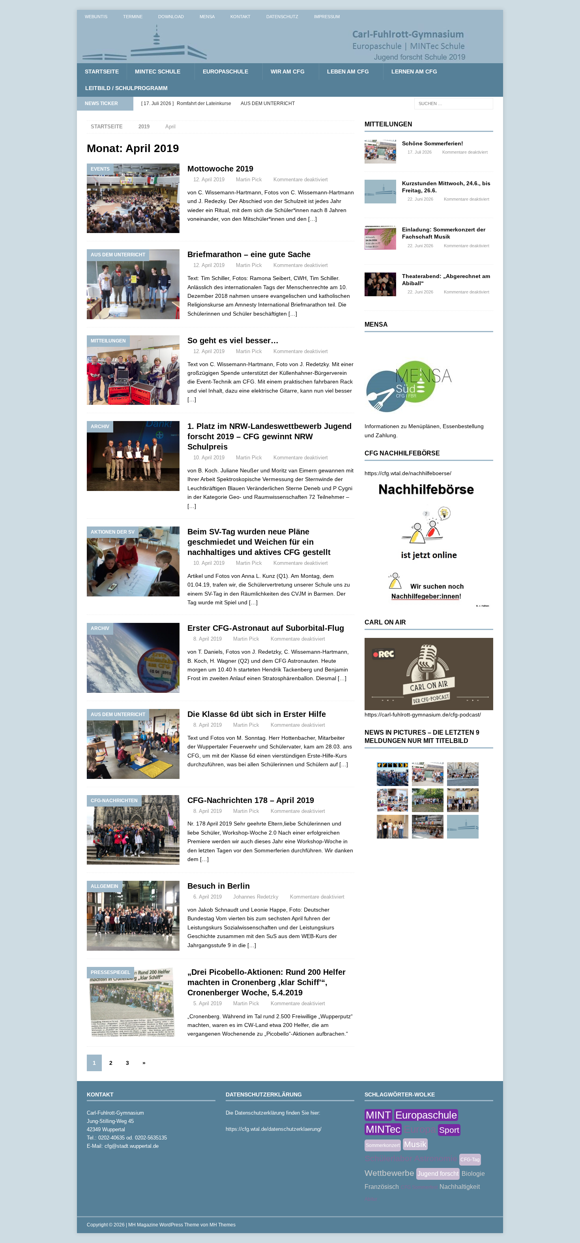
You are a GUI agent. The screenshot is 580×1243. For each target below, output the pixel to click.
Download (171, 16)
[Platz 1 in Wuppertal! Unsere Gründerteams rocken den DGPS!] (392, 827)
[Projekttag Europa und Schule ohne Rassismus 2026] (427, 827)
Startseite (102, 71)
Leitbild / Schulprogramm (126, 88)
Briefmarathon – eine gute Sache (249, 254)
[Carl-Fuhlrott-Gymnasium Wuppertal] (274, 59)
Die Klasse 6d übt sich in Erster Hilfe (256, 714)
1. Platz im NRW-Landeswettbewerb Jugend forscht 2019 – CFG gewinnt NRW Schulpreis (269, 436)
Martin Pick (249, 179)
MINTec (383, 1129)
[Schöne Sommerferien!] (380, 152)
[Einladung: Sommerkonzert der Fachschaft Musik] (380, 238)
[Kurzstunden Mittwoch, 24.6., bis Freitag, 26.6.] (380, 191)
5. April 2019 (207, 1003)
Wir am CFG (288, 71)
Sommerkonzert (383, 1145)
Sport (449, 1129)
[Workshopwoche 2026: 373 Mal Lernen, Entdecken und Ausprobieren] (392, 800)
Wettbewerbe (389, 1172)
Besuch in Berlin (218, 886)
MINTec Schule (157, 71)
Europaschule (225, 71)
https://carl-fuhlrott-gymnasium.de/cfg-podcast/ (423, 714)
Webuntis (96, 16)
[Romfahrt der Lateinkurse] (463, 774)
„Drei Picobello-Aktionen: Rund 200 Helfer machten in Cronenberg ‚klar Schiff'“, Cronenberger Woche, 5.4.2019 (266, 982)
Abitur (371, 1199)
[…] (312, 219)
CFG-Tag (470, 1159)
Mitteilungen (388, 124)
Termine (132, 16)
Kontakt (240, 16)
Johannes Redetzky (256, 897)
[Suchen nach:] (453, 103)
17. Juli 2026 (420, 152)
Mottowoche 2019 (220, 168)
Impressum (327, 16)
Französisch (382, 1186)
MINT (378, 1115)
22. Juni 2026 (420, 199)
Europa (420, 1129)
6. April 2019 (207, 897)
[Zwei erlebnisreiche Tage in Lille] (427, 800)
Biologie (473, 1173)
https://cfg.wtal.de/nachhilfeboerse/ (408, 473)
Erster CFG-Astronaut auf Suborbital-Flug (265, 628)
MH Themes (223, 1225)
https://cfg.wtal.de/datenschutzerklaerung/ (274, 1129)
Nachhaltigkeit (460, 1186)
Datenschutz (282, 16)
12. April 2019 (209, 179)
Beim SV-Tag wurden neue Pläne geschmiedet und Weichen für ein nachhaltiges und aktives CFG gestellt (259, 542)
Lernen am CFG (414, 71)
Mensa (207, 16)
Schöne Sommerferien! (432, 143)
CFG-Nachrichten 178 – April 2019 (250, 800)
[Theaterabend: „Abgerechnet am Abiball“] (380, 284)
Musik (415, 1144)
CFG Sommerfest (419, 1187)
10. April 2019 (209, 458)
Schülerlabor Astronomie (411, 1158)
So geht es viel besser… (233, 340)
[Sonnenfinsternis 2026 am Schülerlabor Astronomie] (392, 774)
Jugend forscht (437, 1173)
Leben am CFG (348, 71)
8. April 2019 (207, 639)
